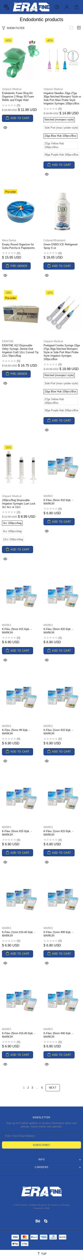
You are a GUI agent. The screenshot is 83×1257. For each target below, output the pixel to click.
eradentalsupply (31, 7)
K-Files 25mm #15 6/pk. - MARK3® (17, 631)
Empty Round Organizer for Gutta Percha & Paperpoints (18, 246)
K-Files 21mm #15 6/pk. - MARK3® (58, 833)
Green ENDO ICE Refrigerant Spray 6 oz (61, 246)
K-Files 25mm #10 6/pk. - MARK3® (58, 502)
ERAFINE (7, 341)
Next (53, 1087)
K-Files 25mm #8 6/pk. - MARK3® (16, 732)
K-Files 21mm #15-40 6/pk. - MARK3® (18, 934)
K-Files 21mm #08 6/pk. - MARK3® (58, 934)
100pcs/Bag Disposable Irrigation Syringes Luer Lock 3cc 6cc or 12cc (18, 504)
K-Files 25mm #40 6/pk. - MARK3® (58, 1035)
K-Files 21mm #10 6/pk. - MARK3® (58, 732)
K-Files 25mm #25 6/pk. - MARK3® (17, 833)
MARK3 (48, 496)
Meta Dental (9, 240)
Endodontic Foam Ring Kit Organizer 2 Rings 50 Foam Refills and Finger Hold (18, 97)
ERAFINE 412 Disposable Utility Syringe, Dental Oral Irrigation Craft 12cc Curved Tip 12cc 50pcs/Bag (20, 350)
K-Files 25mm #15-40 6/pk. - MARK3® (18, 1035)
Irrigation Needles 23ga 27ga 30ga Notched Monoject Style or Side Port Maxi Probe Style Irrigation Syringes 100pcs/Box (62, 98)
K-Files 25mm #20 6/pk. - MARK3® (58, 631)
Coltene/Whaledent (54, 240)
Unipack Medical (11, 89)
